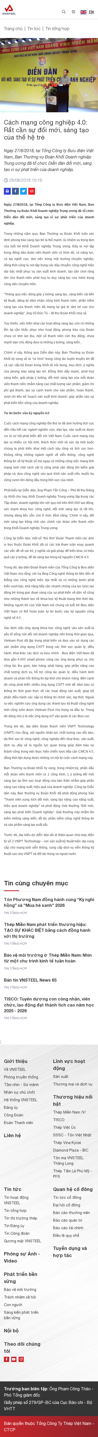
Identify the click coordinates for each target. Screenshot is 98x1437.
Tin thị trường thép (20, 1218)
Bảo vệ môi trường (20, 1289)
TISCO (59, 1120)
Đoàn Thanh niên (18, 1123)
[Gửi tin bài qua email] (31, 191)
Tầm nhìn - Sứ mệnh (21, 1085)
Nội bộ (11, 1330)
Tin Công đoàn (17, 1233)
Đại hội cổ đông (66, 1205)
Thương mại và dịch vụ (72, 1084)
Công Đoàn (13, 1115)
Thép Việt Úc (64, 1127)
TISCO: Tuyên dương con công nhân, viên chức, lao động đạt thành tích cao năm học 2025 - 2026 (49, 1004)
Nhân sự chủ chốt (19, 1092)
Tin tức (34, 28)
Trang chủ (13, 28)
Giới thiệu (15, 1061)
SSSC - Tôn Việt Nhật (72, 1135)
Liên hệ (12, 1135)
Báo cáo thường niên (71, 1213)
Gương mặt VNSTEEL (22, 1241)
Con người (13, 1305)
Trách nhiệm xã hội (20, 1297)
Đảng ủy (11, 1107)
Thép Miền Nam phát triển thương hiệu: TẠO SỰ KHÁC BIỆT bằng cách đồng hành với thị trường (47, 930)
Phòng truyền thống (21, 1077)
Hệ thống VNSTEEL (20, 1100)
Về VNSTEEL (15, 1069)
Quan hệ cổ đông (73, 1189)
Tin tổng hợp (57, 28)
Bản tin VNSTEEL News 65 (30, 979)
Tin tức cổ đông (67, 1197)
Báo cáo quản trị (67, 1220)
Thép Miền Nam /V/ (69, 1112)
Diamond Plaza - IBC (70, 1150)
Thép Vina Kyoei (67, 1143)
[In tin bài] (7, 191)
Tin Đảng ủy (14, 1226)
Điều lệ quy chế (66, 1235)
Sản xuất (60, 1076)
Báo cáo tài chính (68, 1228)
